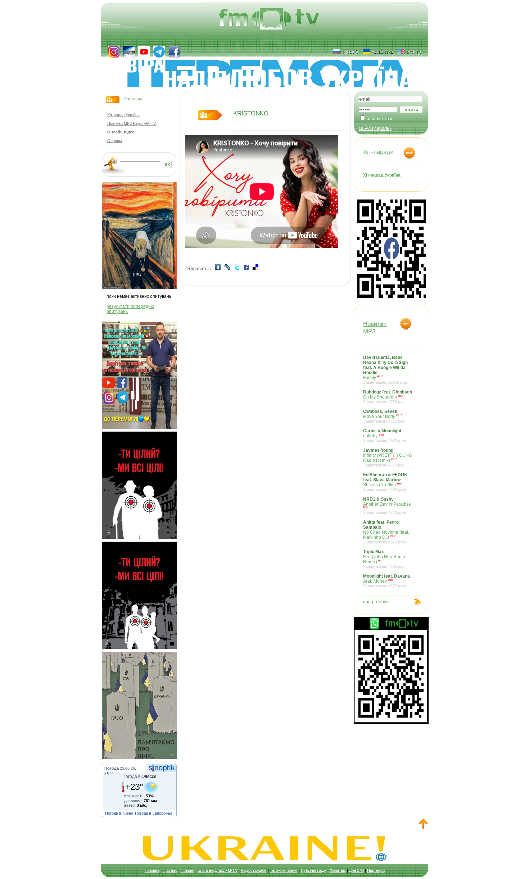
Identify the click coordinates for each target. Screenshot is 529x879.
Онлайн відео (121, 132)
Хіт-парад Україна (123, 115)
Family (385, 369)
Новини (187, 870)
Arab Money (386, 581)
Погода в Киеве (119, 813)
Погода (111, 768)
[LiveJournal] (227, 268)
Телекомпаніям (284, 870)
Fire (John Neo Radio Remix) (384, 559)
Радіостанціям (254, 870)
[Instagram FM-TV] (113, 52)
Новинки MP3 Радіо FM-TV (131, 123)
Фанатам (132, 98)
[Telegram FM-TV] (159, 52)
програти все (376, 601)
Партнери (376, 870)
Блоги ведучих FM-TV (218, 870)
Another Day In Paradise (387, 506)
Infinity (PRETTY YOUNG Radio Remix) (387, 457)
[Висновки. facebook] (129, 52)
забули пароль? (375, 128)
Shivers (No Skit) (385, 482)
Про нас (170, 870)
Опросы (114, 140)
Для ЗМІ (356, 870)
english (414, 51)
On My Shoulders (387, 397)
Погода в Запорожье (153, 813)
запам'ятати (379, 118)
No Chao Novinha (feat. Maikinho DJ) (386, 532)
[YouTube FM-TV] (144, 52)
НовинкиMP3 (375, 327)
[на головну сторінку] (270, 20)
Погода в (139, 776)
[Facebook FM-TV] (174, 52)
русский (350, 51)
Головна (152, 870)
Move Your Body (383, 416)
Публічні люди (313, 870)
